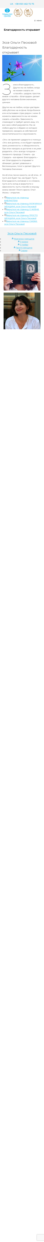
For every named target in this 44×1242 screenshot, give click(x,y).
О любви (24, 245)
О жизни (24, 242)
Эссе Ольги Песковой (22, 233)
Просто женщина (24, 248)
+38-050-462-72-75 (24, 4)
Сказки (24, 251)
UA (11, 4)
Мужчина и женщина (24, 239)
